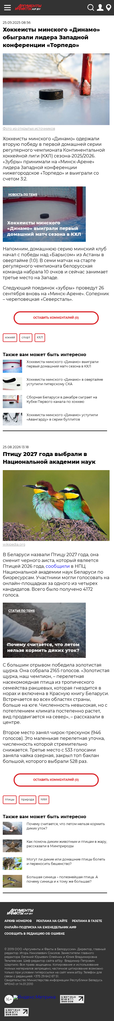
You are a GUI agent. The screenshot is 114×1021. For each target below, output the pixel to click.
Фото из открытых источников (29, 128)
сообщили (58, 566)
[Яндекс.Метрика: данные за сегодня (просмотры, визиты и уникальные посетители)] (34, 997)
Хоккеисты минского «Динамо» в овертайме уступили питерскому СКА (65, 381)
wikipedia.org (14, 544)
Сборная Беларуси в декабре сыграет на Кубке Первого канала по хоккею (62, 399)
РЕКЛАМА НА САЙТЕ (52, 921)
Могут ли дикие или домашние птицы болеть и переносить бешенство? (66, 861)
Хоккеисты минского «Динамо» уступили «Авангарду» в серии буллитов (62, 417)
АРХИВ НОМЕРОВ (18, 921)
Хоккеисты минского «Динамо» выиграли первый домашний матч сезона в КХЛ (63, 364)
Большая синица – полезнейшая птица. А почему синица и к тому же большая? (62, 879)
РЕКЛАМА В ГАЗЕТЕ (87, 921)
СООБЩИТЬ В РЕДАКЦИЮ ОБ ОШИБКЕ (34, 934)
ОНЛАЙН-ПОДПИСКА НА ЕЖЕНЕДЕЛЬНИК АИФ (40, 927)
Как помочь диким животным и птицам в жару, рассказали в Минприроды (67, 843)
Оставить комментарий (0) (56, 318)
